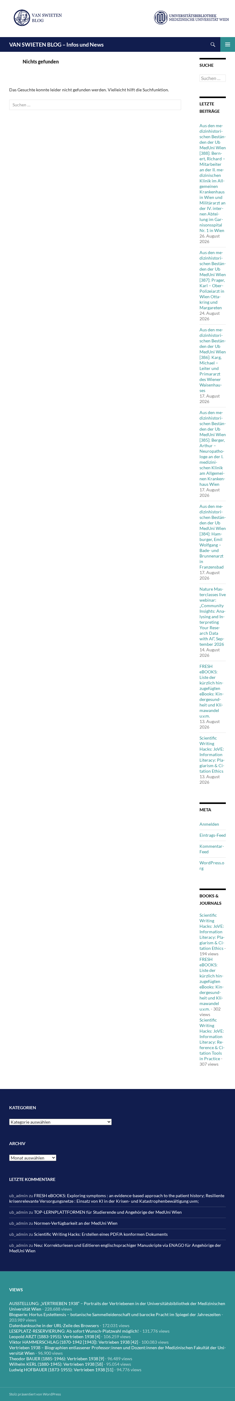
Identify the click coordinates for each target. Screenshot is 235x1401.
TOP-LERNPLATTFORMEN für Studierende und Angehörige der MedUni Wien (108, 1212)
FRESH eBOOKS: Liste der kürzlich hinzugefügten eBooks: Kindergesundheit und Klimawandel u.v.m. (212, 691)
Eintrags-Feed (213, 835)
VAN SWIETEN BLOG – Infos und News (56, 44)
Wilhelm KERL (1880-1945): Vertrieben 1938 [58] (56, 1364)
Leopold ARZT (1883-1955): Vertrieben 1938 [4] (54, 1336)
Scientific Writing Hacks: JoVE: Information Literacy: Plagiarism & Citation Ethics (212, 754)
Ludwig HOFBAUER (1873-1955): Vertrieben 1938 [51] (61, 1369)
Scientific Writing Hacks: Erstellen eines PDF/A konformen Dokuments (101, 1234)
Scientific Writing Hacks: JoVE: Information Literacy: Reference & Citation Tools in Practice (212, 1039)
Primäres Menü (227, 44)
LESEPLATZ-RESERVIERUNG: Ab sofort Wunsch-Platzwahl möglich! (74, 1331)
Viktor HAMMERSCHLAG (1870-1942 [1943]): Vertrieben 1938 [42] (73, 1342)
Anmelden (209, 824)
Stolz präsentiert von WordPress (35, 1394)
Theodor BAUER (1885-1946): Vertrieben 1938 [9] (56, 1358)
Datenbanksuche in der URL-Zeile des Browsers (54, 1325)
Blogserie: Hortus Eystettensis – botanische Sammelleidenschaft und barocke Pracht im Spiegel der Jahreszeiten (115, 1314)
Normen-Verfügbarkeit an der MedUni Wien (76, 1223)
